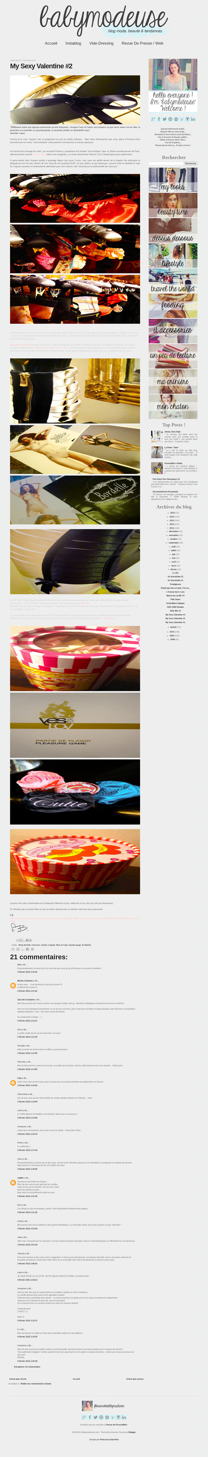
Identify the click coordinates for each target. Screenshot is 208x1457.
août (174, 547)
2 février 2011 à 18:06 (27, 1169)
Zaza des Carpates (26, 1000)
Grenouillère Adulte (173, 463)
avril (174, 562)
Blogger (132, 1432)
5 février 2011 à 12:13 (27, 1320)
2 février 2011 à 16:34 (27, 1134)
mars (174, 566)
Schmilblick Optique (175, 603)
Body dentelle (25, 945)
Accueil (51, 43)
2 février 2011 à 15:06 (27, 1118)
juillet (174, 550)
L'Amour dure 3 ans (175, 592)
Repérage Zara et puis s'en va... (175, 588)
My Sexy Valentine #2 (175, 618)
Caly (19, 1078)
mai (174, 558)
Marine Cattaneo (25, 981)
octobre (174, 539)
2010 (172, 632)
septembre (174, 543)
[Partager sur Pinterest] (30, 940)
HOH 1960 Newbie (175, 607)
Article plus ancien (134, 1379)
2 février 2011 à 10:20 (27, 972)
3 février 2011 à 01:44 (27, 1245)
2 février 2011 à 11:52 (27, 991)
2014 (172, 517)
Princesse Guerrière (109, 1439)
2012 (172, 524)
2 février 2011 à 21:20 (27, 1212)
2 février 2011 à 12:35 (27, 1037)
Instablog (73, 43)
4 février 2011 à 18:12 (27, 1280)
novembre (174, 535)
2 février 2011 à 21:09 (27, 1196)
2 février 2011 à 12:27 (27, 1021)
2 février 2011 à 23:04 (27, 1229)
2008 (172, 639)
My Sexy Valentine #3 (175, 615)
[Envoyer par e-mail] (18, 940)
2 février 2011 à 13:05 (27, 1069)
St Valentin (86, 945)
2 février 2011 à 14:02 (27, 1085)
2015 (172, 513)
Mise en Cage (62, 945)
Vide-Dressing (101, 43)
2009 (172, 636)
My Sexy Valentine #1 (175, 622)
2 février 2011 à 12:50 (27, 1053)
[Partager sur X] (24, 940)
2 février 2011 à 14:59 (27, 1102)
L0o (19, 965)
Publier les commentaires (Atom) (36, 1384)
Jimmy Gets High (172, 432)
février (174, 569)
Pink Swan (175, 599)
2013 (172, 520)
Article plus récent (17, 1379)
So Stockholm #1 (175, 580)
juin (174, 554)
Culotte (44, 945)
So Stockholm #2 (175, 577)
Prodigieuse (175, 584)
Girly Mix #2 (175, 611)
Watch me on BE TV (175, 596)
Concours (36, 945)
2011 (172, 528)
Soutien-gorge (75, 945)
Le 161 (175, 573)
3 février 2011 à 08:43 (27, 1264)
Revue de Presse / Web (142, 43)
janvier (173, 627)
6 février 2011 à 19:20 (27, 1337)
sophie (20, 1178)
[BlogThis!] (21, 940)
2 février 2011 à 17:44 (27, 1150)
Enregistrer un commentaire (27, 1367)
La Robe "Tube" (171, 447)
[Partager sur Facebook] (27, 940)
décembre (174, 531)
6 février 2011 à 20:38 (27, 1361)
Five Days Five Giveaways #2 (166, 479)
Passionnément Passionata (165, 492)
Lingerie (51, 945)
